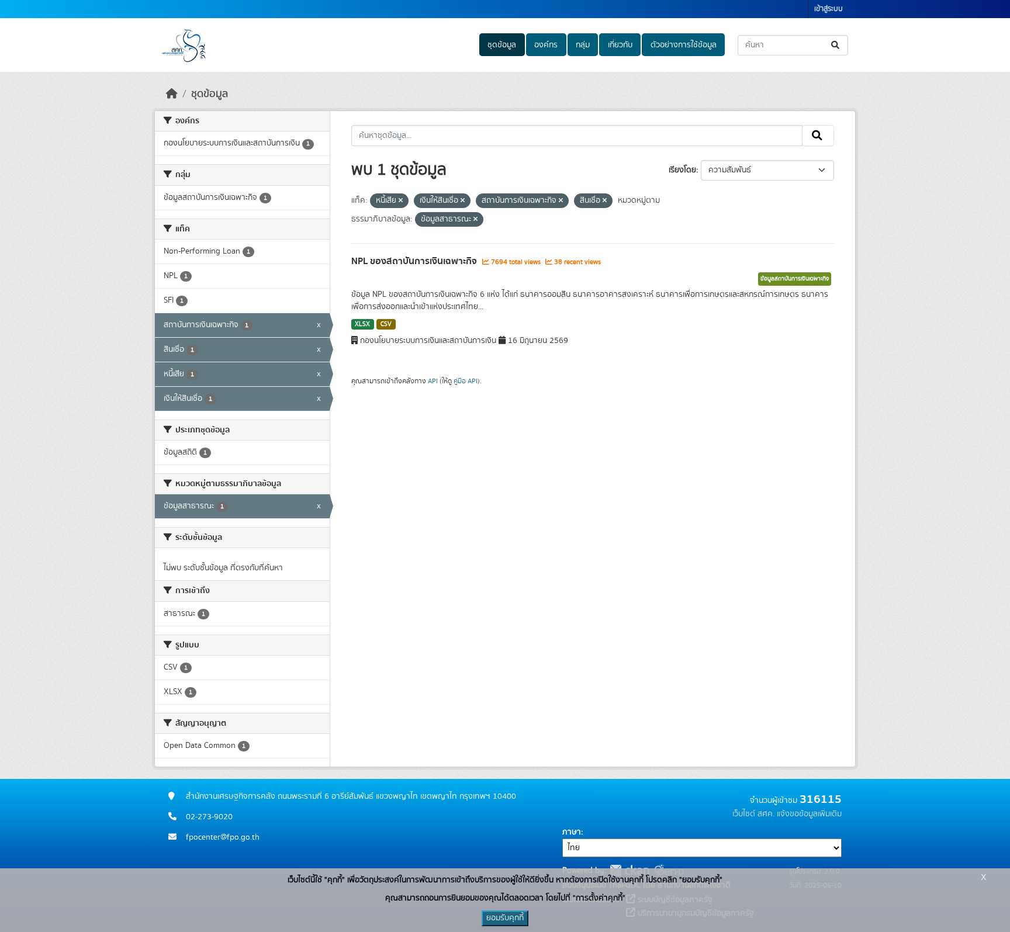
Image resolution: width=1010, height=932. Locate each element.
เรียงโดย (682, 170)
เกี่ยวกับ (620, 45)
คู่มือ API (466, 381)
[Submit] (836, 45)
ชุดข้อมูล (501, 45)
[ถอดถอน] (401, 201)
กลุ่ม (583, 45)
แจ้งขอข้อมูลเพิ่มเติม (809, 814)
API (433, 381)
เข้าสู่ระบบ (828, 9)
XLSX (362, 324)
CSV (386, 324)
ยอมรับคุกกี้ (505, 918)
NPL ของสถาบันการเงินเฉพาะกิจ (415, 261)
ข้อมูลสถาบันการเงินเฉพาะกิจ (794, 279)
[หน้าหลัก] (172, 94)
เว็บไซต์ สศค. (753, 814)
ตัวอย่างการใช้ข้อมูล (684, 45)
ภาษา (571, 832)
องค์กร (546, 45)
